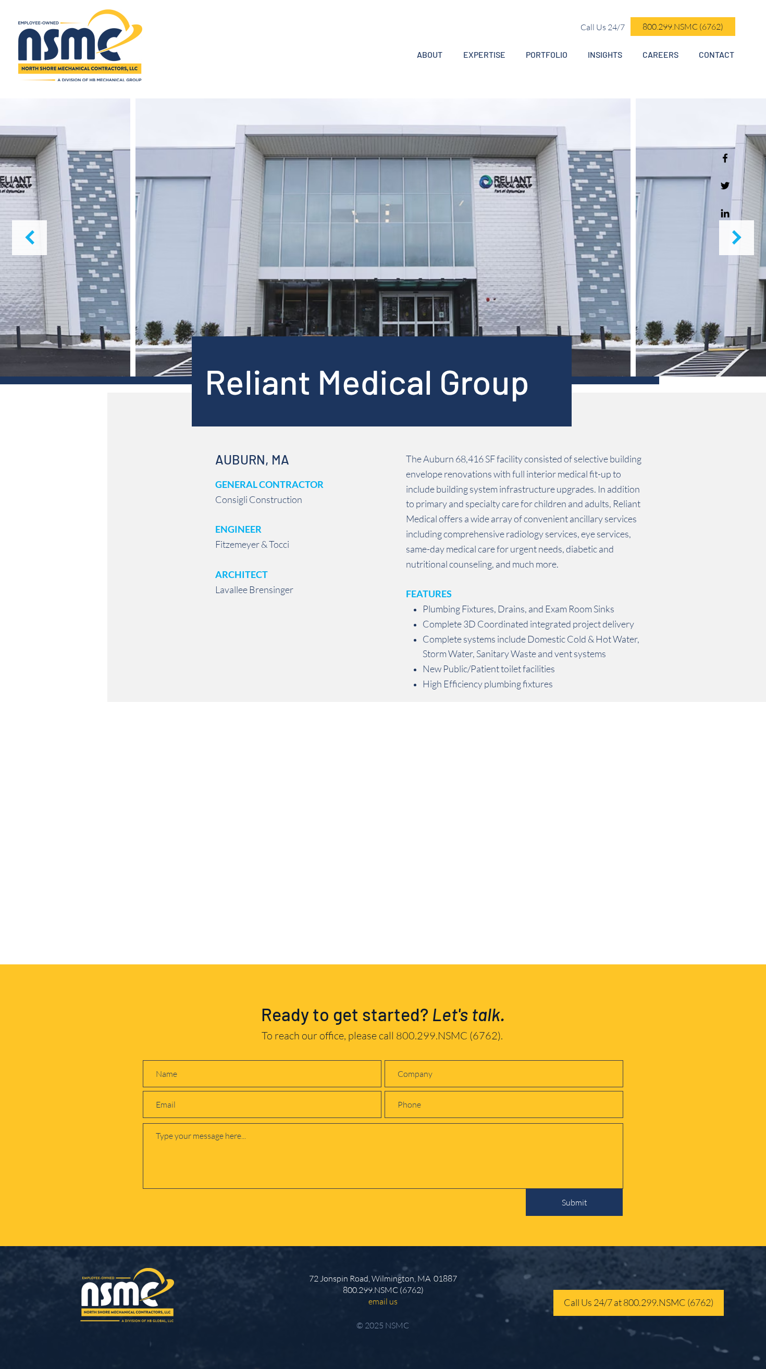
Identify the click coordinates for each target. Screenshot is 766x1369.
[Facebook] (725, 158)
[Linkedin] (725, 213)
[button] (429, 55)
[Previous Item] (29, 237)
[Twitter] (725, 186)
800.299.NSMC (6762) (448, 1035)
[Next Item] (736, 237)
